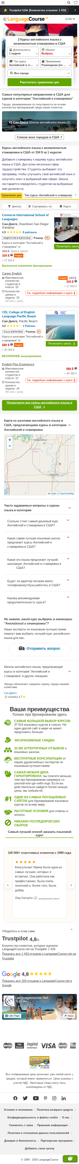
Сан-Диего (10, 693)
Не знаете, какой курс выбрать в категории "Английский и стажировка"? (38, 621)
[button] (2, 2)
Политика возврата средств (55, 1109)
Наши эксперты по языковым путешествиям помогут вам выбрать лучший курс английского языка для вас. (37, 634)
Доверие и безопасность (20, 1140)
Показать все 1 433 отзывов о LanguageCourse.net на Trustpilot (39, 956)
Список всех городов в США (38, 137)
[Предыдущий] (3, 194)
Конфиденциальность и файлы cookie (32, 1117)
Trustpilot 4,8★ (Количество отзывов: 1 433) (37, 10)
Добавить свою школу (39, 1148)
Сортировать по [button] (41, 206)
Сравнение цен (11, 195)
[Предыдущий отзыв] (8, 885)
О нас (65, 1117)
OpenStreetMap (67, 493)
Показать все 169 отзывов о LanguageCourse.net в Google (37, 983)
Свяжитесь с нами (21, 1125)
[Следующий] (75, 194)
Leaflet (53, 493)
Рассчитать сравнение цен (39, 82)
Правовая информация (52, 1125)
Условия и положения (18, 1109)
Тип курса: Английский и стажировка (49, 195)
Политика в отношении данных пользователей (38, 1132)
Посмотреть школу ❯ (61, 343)
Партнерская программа (57, 1140)
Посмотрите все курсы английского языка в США (39, 405)
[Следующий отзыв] (71, 885)
